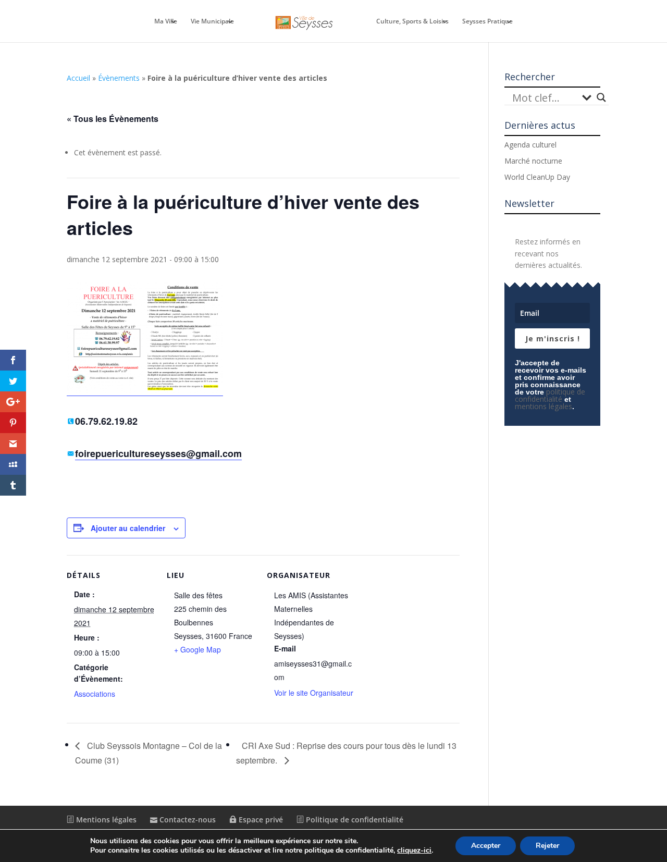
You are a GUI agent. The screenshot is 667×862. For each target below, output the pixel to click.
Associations (94, 693)
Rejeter (547, 846)
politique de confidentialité (550, 395)
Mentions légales (105, 819)
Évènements (119, 78)
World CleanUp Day (537, 177)
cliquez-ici (414, 850)
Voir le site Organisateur (313, 692)
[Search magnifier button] (601, 97)
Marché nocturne (533, 161)
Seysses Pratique (487, 22)
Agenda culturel (530, 145)
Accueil (78, 78)
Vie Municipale (212, 22)
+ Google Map (197, 649)
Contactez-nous (186, 819)
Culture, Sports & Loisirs (412, 22)
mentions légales (543, 406)
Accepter (485, 846)
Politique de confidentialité (353, 819)
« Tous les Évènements (112, 119)
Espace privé (260, 819)
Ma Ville (165, 22)
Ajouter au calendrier (128, 528)
